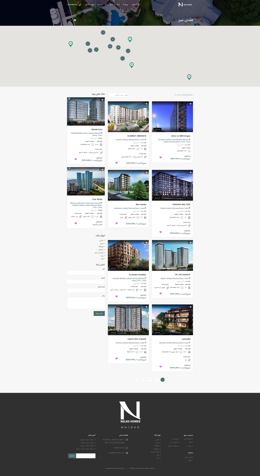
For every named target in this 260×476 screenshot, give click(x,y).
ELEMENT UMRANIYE (137, 136)
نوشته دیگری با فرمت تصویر (85, 449)
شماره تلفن (101, 287)
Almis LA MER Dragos (180, 136)
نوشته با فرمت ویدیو (87, 446)
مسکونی (100, 249)
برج (102, 255)
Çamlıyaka (185, 339)
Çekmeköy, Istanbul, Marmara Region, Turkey (174, 343)
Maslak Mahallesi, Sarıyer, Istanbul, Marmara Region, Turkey (86, 134)
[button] (71, 44)
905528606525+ (72, 4)
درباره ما (100, 4)
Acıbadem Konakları (137, 274)
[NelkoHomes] (185, 6)
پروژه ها (125, 4)
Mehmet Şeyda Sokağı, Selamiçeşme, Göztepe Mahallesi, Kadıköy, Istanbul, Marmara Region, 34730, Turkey (86, 205)
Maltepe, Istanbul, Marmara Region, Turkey (175, 208)
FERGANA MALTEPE (181, 204)
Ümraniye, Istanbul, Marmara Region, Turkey (130, 139)
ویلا (102, 259)
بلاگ (118, 4)
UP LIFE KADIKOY (182, 274)
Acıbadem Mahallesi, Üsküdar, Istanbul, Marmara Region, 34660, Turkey (129, 279)
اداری (101, 243)
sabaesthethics (119, 468)
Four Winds (97, 199)
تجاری (101, 240)
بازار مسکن (188, 457)
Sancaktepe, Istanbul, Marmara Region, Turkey (129, 208)
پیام (103, 296)
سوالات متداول (89, 4)
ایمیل (103, 278)
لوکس (190, 460)
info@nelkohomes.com (116, 453)
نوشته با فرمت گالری (87, 443)
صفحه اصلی (135, 4)
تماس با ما (109, 4)
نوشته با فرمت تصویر (87, 439)
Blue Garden (141, 204)
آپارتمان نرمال (99, 252)
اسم (103, 269)
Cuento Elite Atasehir (137, 339)
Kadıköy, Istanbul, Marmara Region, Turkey (175, 278)
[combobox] (119, 95)
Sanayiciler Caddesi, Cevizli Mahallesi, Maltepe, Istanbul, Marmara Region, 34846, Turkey (174, 140)
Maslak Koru (97, 129)
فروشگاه (101, 246)
